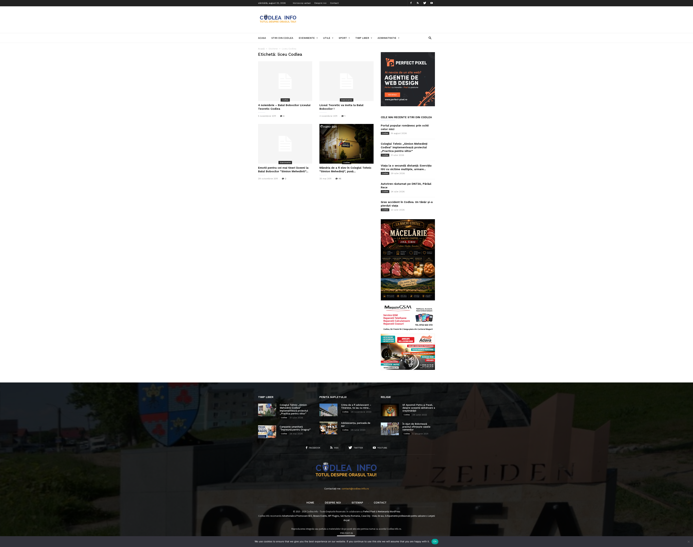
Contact (334, 3)
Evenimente (307, 38)
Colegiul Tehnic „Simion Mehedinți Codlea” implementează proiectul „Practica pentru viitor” (404, 147)
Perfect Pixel (369, 511)
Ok (435, 541)
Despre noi (320, 3)
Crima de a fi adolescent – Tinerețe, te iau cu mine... (356, 406)
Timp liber (362, 38)
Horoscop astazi (302, 3)
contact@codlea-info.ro (355, 488)
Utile (326, 38)
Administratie (387, 38)
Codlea (285, 100)
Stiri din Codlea (282, 38)
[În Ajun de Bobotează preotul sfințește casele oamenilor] (390, 429)
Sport (343, 38)
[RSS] (417, 3)
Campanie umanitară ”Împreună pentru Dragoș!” (295, 428)
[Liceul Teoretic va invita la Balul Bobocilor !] (346, 81)
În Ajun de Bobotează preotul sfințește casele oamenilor (416, 427)
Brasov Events (320, 515)
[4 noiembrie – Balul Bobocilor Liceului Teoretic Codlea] (285, 81)
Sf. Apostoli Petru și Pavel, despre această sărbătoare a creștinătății (418, 408)
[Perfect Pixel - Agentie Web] (408, 105)
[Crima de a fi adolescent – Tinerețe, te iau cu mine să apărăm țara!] (328, 410)
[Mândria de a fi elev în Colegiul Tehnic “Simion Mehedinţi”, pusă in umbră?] (346, 144)
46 (340, 178)
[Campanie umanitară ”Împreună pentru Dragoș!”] (267, 431)
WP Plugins (333, 515)
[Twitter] (424, 3)
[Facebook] (410, 3)
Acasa (262, 38)
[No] (688, 541)
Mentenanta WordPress (389, 511)
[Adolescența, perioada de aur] (328, 428)
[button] (430, 38)
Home (310, 502)
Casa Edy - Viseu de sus (372, 515)
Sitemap (357, 502)
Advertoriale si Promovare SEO (297, 515)
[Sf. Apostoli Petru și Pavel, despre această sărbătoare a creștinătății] (390, 410)
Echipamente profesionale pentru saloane (405, 515)
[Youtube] (431, 3)
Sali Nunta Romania (350, 515)
